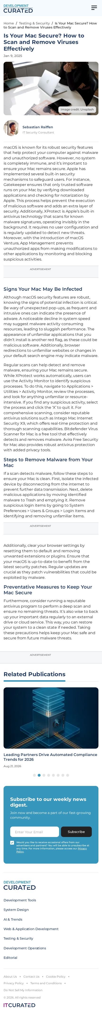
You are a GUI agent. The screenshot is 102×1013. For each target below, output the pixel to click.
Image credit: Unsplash (77, 109)
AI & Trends (13, 919)
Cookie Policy (55, 976)
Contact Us (31, 976)
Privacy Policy (14, 983)
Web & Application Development (31, 929)
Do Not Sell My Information (23, 990)
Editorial (10, 958)
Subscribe (76, 832)
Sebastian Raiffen (38, 127)
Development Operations (25, 948)
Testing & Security (34, 23)
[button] (34, 775)
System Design (16, 910)
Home (9, 23)
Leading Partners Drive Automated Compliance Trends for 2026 (50, 756)
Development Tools (20, 900)
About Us (10, 976)
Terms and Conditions (46, 983)
